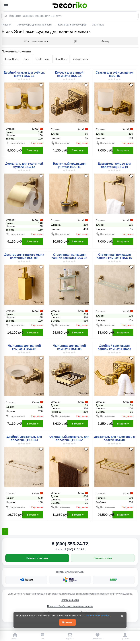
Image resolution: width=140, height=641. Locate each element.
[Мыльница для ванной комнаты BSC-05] (69, 375)
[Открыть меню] (5, 5)
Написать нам (103, 558)
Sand (26, 59)
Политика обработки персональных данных (70, 606)
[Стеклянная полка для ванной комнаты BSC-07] (114, 284)
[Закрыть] (122, 616)
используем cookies (98, 615)
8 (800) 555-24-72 (70, 543)
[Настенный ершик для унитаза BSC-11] (69, 193)
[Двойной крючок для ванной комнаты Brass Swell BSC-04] (114, 375)
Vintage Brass (80, 59)
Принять (67, 622)
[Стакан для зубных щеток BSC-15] (114, 102)
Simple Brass (42, 59)
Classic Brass (11, 59)
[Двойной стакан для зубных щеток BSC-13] (24, 102)
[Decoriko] (70, 5)
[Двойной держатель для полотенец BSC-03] (24, 466)
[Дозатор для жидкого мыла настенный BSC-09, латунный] (24, 284)
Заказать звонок (37, 558)
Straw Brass (61, 59)
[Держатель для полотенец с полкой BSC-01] (114, 466)
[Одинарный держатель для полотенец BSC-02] (69, 466)
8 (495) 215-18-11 (75, 549)
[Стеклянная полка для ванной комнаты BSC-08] (69, 284)
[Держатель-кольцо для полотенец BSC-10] (114, 193)
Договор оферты (70, 600)
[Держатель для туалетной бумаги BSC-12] (24, 193)
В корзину (32, 150)
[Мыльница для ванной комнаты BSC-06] (24, 375)
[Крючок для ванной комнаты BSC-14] (69, 102)
